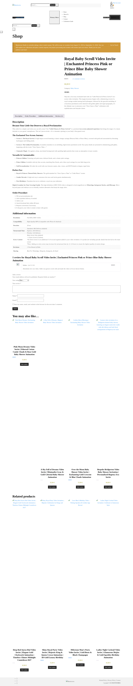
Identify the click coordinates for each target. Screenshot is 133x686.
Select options (24, 364)
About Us (65, 14)
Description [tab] (18, 116)
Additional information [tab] (45, 116)
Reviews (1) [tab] (59, 116)
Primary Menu (54, 17)
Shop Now (106, 17)
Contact (65, 19)
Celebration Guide (68, 21)
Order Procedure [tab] (30, 116)
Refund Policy (103, 680)
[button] (115, 17)
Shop (64, 16)
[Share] (72, 92)
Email (14, 300)
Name (14, 296)
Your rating (15, 280)
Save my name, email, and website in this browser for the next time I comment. (38, 304)
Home (65, 12)
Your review (16, 283)
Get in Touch (114, 45)
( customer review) (79, 79)
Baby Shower (75, 88)
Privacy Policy (111, 680)
